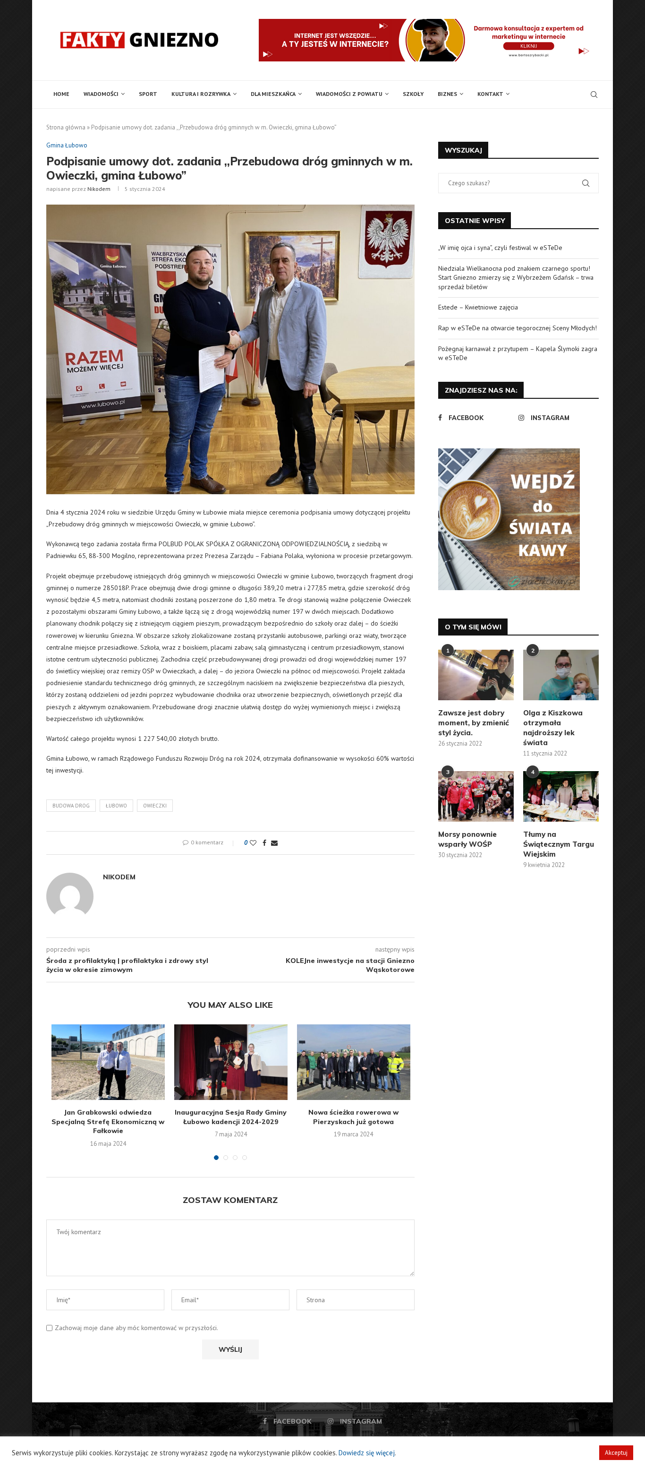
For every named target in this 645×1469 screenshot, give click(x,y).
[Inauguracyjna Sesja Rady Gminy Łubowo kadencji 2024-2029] (231, 1062)
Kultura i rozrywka (200, 93)
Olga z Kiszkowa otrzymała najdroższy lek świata (553, 727)
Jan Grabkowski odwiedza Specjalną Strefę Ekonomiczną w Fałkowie (107, 1121)
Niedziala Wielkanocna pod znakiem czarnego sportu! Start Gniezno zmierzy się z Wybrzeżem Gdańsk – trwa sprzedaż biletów (516, 277)
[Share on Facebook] (264, 843)
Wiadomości (101, 93)
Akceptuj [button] (616, 1453)
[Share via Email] (274, 843)
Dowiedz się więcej (367, 1452)
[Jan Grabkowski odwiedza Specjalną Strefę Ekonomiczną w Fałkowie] (108, 1062)
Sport (148, 93)
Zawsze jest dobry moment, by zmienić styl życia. (473, 722)
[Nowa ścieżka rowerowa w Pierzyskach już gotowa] (353, 1062)
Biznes (447, 93)
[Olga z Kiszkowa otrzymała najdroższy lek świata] (561, 675)
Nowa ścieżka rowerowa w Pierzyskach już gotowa (353, 1117)
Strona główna (65, 127)
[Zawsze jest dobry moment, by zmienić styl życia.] (476, 675)
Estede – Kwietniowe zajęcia (478, 307)
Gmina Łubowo (66, 145)
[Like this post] (253, 843)
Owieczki (155, 805)
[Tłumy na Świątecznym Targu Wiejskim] (561, 796)
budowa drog (71, 805)
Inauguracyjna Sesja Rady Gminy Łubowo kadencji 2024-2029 (231, 1117)
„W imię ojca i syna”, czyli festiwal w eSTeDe (500, 247)
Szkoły (413, 93)
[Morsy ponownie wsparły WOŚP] (476, 796)
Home (61, 93)
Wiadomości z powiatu (349, 93)
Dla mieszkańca (273, 93)
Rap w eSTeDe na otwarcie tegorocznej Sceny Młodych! (517, 328)
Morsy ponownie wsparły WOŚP (467, 839)
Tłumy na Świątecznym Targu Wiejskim (558, 844)
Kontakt (490, 93)
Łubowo (116, 805)
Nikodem (98, 188)
